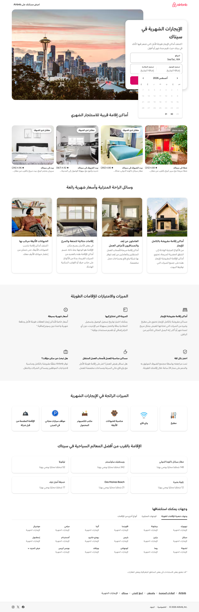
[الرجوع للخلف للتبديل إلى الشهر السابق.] (177, 78)
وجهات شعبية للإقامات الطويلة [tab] (174, 516)
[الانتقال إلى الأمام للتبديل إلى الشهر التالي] (143, 78)
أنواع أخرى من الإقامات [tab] (127, 516)
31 (166, 114)
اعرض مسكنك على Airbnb (27, 4)
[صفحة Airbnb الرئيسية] (179, 4)
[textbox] (169, 70)
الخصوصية (161, 607)
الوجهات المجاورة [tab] (149, 516)
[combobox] (156, 59)
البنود (152, 607)
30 (172, 114)
